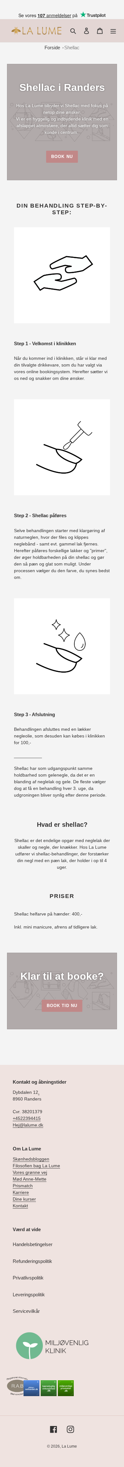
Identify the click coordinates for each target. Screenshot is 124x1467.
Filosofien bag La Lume (36, 1165)
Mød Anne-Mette (29, 1179)
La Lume (69, 1446)
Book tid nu (62, 1005)
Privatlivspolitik (28, 1277)
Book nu (61, 156)
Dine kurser (24, 1199)
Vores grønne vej (30, 1172)
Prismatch (23, 1185)
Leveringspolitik (29, 1294)
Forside (52, 47)
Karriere (21, 1192)
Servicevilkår (26, 1311)
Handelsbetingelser (32, 1244)
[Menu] (113, 31)
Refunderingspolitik (32, 1261)
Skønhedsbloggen (31, 1159)
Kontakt (20, 1205)
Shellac (71, 47)
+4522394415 (27, 1118)
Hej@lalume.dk (28, 1125)
